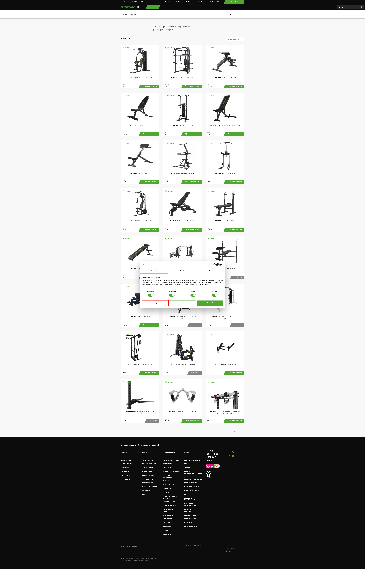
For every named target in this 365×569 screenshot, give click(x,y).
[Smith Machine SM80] (182, 61)
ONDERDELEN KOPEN (191, 486)
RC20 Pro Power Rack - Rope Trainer (140, 365)
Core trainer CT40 (140, 173)
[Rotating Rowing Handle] (182, 395)
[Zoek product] (361, 7)
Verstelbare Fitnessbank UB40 (224, 125)
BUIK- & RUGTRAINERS (149, 464)
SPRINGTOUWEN (168, 515)
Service (189, 1)
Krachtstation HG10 (140, 221)
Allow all (210, 303)
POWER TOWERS (147, 460)
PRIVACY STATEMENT (191, 526)
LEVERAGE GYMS (147, 467)
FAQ (185, 464)
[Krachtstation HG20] (140, 61)
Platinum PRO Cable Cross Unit (225, 317)
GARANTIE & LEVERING (192, 490)
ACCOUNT (187, 467)
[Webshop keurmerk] (225, 466)
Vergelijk (127, 48)
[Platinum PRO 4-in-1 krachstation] (182, 252)
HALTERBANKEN (147, 490)
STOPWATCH (167, 464)
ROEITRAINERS (125, 475)
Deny (155, 303)
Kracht (145, 453)
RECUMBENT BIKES (127, 464)
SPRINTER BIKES (126, 471)
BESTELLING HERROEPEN (192, 460)
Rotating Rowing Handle (182, 412)
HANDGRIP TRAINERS (170, 502)
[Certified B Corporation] (225, 475)
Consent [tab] (154, 271)
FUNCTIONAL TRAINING (171, 460)
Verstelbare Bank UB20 (140, 125)
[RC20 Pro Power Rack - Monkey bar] (225, 347)
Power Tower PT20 (225, 173)
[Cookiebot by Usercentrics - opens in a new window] (215, 264)
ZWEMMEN (167, 534)
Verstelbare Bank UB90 (182, 221)
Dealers (232, 14)
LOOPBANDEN (125, 479)
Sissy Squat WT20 (140, 316)
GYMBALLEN (167, 488)
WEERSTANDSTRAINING (171, 471)
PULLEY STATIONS (148, 483)
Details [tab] (182, 271)
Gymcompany (240, 14)
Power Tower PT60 (182, 125)
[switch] (172, 295)
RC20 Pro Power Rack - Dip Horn (140, 413)
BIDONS (165, 530)
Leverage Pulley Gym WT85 (182, 173)
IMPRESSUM (188, 522)
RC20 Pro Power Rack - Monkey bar (225, 365)
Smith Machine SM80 (182, 77)
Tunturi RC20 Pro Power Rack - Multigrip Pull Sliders (225, 413)
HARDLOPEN (167, 522)
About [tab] (211, 271)
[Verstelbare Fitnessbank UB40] (225, 108)
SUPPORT (166, 481)
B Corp (167, 1)
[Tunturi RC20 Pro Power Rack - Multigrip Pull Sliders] (225, 395)
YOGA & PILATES (168, 485)
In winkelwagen (151, 86)
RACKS (144, 494)
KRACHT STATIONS (148, 475)
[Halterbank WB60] (225, 252)
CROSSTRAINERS (126, 467)
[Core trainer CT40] (140, 156)
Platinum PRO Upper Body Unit (182, 317)
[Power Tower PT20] (225, 156)
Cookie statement (138, 560)
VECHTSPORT (167, 519)
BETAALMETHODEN (190, 515)
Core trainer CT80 (225, 77)
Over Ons (192, 7)
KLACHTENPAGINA (190, 519)
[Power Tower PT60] (182, 108)
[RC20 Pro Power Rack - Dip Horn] (140, 395)
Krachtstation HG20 (140, 77)
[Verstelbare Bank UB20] (140, 108)
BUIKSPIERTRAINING (170, 505)
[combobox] (235, 39)
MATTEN (166, 492)
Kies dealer (238, 277)
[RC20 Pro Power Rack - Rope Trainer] (140, 347)
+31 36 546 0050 (140, 1)
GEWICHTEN (167, 467)
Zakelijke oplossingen (170, 7)
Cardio (124, 453)
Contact (201, 1)
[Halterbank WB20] (225, 204)
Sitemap (146, 560)
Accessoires (169, 453)
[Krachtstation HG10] (140, 204)
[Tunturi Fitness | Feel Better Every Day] (131, 7)
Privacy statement (126, 560)
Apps (184, 7)
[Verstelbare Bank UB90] (182, 204)
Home (225, 14)
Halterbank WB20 (225, 221)
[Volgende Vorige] (244, 432)
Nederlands (216, 1)
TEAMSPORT (167, 526)
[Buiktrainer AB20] (140, 252)
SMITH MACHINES (148, 479)
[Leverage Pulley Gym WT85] (182, 156)
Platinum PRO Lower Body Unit (182, 365)
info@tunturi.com (232, 548)
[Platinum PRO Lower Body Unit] (182, 347)
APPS (186, 494)
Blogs (178, 1)
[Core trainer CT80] (225, 61)
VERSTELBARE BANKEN (149, 486)
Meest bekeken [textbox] (233, 39)
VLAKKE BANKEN (147, 471)
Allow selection (182, 303)
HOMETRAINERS (126, 460)
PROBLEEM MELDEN (191, 483)
